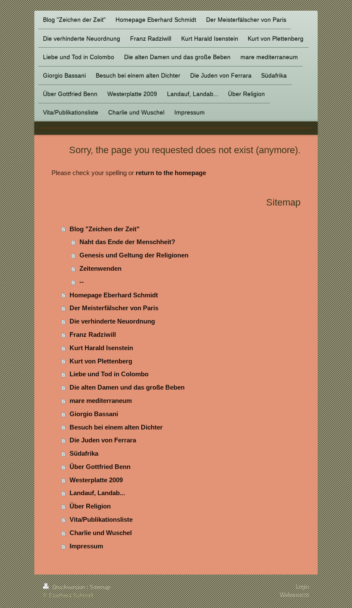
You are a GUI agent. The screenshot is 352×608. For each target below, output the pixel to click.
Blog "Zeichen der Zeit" (105, 229)
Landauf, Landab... (97, 492)
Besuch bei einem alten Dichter (116, 427)
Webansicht (294, 595)
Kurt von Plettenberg (101, 361)
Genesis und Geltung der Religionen (133, 255)
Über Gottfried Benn (100, 466)
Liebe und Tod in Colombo (109, 374)
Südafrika (84, 453)
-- (81, 281)
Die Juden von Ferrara (103, 440)
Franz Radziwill (93, 334)
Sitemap (100, 587)
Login (302, 587)
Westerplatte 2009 (96, 480)
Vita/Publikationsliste (101, 519)
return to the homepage (171, 172)
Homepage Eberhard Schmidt (114, 295)
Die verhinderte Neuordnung (112, 321)
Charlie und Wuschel (101, 532)
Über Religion (90, 506)
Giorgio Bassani (94, 413)
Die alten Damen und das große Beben (127, 387)
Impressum (86, 546)
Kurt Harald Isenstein (101, 347)
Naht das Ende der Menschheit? (127, 241)
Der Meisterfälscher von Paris (114, 308)
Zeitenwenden (100, 268)
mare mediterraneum (101, 400)
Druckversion (69, 587)
